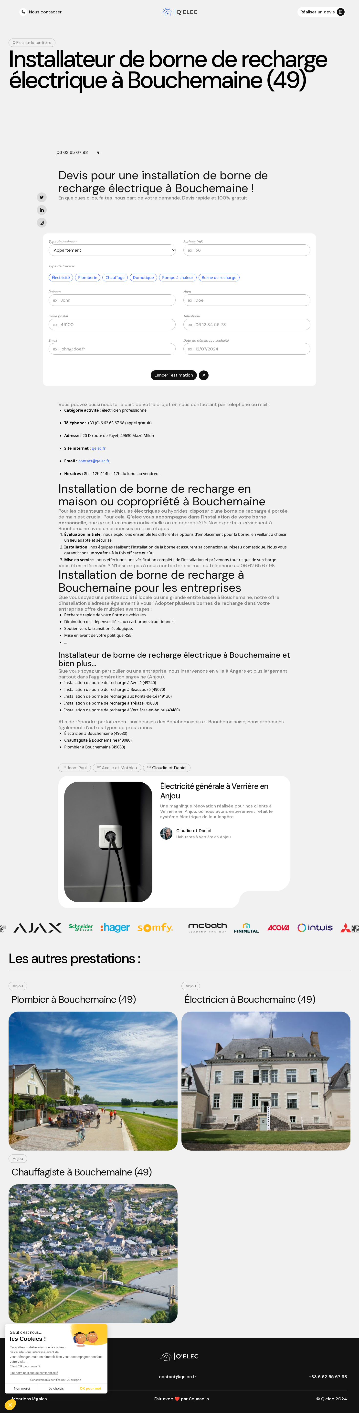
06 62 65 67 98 (72, 152)
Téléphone (191, 316)
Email (53, 340)
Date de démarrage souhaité (206, 340)
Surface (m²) (193, 241)
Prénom (55, 291)
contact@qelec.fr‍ (94, 461)
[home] (179, 12)
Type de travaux (61, 266)
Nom (187, 291)
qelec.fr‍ (99, 448)
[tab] (74, 768)
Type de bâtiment (63, 241)
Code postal (58, 316)
